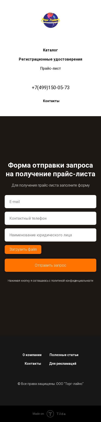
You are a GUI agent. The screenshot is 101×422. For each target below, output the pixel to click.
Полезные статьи (64, 355)
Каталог (50, 50)
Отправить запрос (50, 265)
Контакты (51, 101)
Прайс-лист (50, 68)
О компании (32, 355)
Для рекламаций (62, 363)
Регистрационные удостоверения (50, 59)
